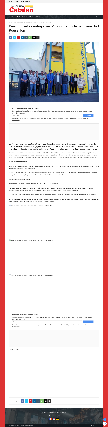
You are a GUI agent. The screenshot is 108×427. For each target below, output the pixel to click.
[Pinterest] (18, 37)
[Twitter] (98, 1)
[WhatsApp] (30, 37)
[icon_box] (32, 1)
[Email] (34, 37)
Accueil (10, 22)
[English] (54, 420)
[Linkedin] (22, 37)
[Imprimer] (37, 37)
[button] (97, 17)
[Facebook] (96, 1)
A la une (16, 22)
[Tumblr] (26, 37)
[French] (50, 420)
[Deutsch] (57, 420)
